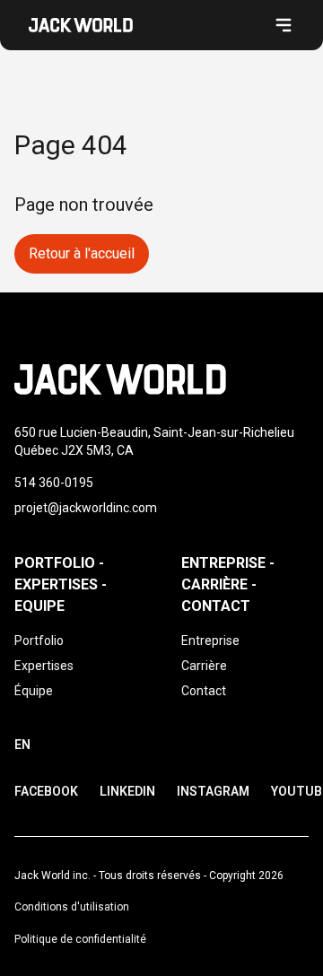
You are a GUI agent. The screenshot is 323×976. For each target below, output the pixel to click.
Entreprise (210, 640)
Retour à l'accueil (82, 253)
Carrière (204, 665)
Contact (203, 691)
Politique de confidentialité (80, 939)
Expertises (44, 665)
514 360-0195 (53, 482)
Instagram (213, 791)
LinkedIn (127, 791)
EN (22, 744)
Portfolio (39, 640)
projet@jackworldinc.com (85, 508)
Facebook (46, 791)
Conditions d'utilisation (71, 907)
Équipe (33, 691)
